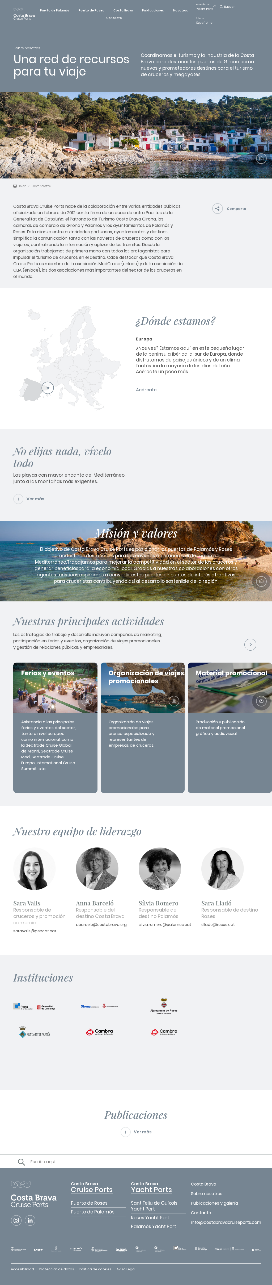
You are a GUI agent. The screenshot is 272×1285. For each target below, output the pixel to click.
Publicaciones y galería (214, 1203)
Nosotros (180, 10)
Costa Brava (123, 10)
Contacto (114, 18)
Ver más (35, 499)
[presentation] (250, 645)
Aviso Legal (126, 1269)
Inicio (22, 186)
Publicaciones (153, 10)
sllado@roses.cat (218, 924)
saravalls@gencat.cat (34, 931)
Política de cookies (95, 1269)
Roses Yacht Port (150, 1218)
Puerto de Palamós (55, 10)
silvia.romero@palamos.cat (165, 924)
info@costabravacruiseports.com (226, 1222)
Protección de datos (56, 1269)
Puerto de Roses (91, 10)
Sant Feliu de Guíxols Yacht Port (154, 1206)
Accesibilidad (22, 1269)
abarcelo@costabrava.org (101, 924)
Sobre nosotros (41, 186)
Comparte (236, 208)
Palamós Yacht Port (153, 1226)
